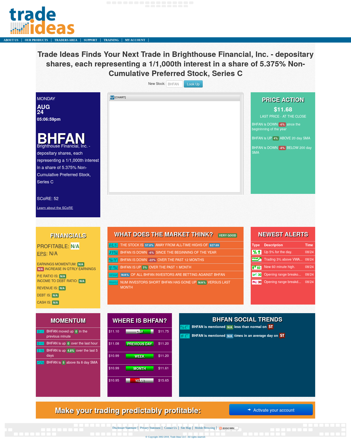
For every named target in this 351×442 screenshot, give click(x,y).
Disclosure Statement (124, 428)
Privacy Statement (150, 428)
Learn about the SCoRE (55, 207)
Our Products (36, 40)
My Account (135, 40)
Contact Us (170, 428)
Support (90, 40)
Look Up (193, 84)
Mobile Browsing (205, 428)
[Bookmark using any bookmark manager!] (228, 428)
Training (111, 40)
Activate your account (272, 410)
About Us (11, 40)
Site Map (186, 428)
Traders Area (65, 40)
